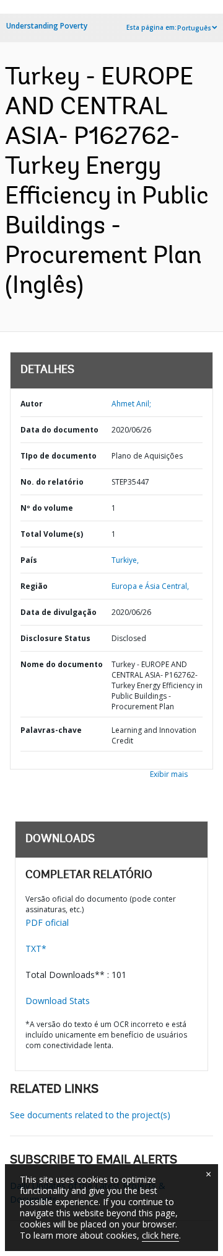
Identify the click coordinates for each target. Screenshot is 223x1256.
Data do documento (59, 429)
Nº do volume (46, 508)
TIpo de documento (58, 456)
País (28, 560)
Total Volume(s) (51, 534)
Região (34, 586)
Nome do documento (61, 664)
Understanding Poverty (46, 25)
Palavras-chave (51, 730)
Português (194, 28)
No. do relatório (52, 482)
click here (160, 1235)
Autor (31, 403)
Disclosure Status (55, 638)
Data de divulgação (58, 612)
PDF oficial (47, 922)
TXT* (35, 948)
